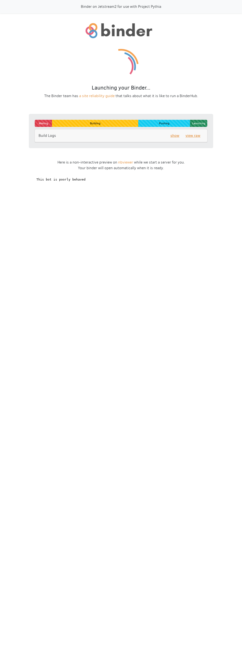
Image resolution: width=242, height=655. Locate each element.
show (174, 135)
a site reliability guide (97, 95)
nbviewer (125, 162)
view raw (193, 135)
